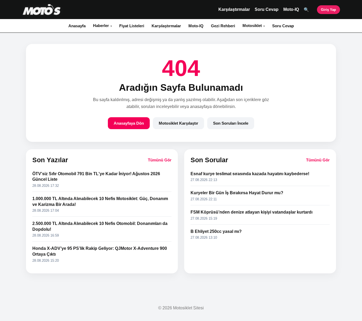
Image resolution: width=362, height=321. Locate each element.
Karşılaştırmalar (234, 9)
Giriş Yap (328, 10)
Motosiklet (252, 25)
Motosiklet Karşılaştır (178, 123)
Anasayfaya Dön (129, 123)
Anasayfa (77, 26)
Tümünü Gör (159, 160)
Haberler (101, 25)
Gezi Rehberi (223, 26)
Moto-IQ (291, 9)
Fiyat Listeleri (131, 26)
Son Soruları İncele (230, 123)
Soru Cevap (267, 9)
